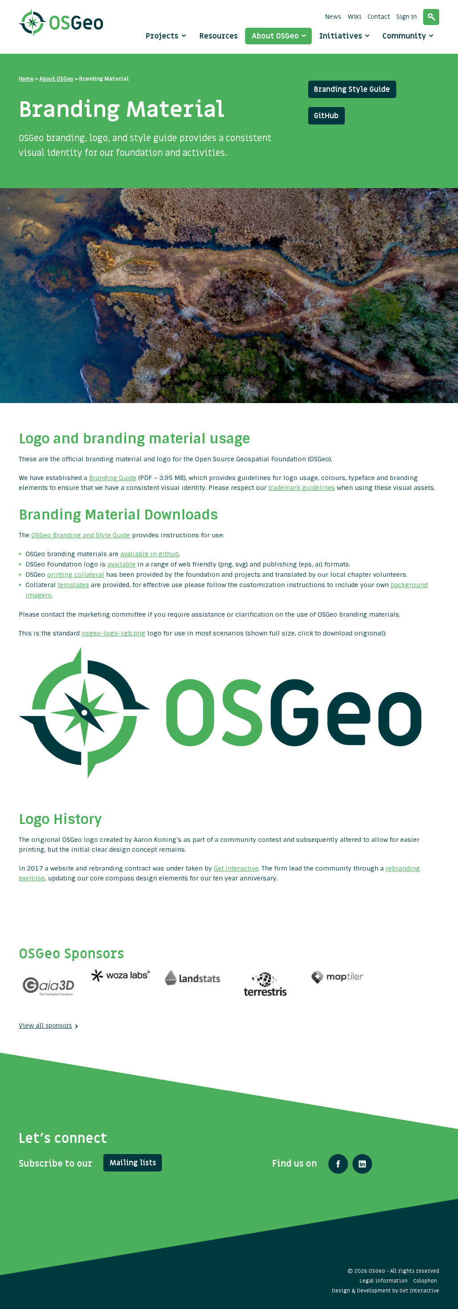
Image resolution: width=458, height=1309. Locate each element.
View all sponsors (45, 1025)
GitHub (326, 116)
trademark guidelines (301, 488)
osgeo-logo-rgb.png (113, 633)
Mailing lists (133, 1163)
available (121, 564)
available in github (149, 554)
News (333, 17)
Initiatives (341, 36)
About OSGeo (276, 36)
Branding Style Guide (352, 89)
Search (431, 17)
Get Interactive (236, 868)
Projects (162, 36)
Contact (379, 17)
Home (26, 78)
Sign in (406, 17)
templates (73, 585)
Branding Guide (112, 478)
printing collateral (75, 575)
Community (405, 36)
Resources (218, 36)
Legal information (383, 1280)
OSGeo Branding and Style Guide (80, 535)
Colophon (425, 1280)
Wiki (354, 17)
